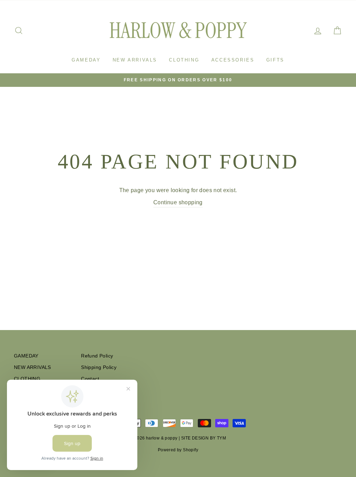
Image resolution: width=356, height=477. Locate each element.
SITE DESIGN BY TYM (203, 438)
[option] (178, 80)
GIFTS (275, 60)
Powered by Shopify (178, 449)
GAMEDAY (86, 60)
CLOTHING (184, 60)
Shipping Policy (98, 367)
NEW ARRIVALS (135, 60)
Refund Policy (97, 356)
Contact (90, 378)
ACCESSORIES (232, 60)
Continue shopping (178, 202)
